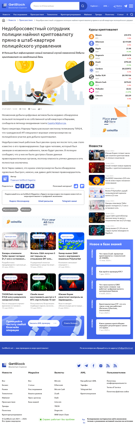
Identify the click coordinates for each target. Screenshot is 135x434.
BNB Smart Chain (61, 415)
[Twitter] (79, 365)
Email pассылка (45, 201)
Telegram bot (86, 389)
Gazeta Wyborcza (57, 123)
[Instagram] (100, 365)
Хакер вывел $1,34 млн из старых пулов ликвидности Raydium (117, 230)
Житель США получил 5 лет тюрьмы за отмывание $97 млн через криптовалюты (42, 256)
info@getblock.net (125, 348)
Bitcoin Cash (59, 389)
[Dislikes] (82, 186)
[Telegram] (86, 365)
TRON (56, 406)
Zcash (56, 393)
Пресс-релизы (34, 398)
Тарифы (84, 385)
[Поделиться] (17, 186)
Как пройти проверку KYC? (111, 272)
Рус (83, 419)
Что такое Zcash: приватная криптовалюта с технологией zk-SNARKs (112, 256)
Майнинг (88, 14)
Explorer (94, 6)
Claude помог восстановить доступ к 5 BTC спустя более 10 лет (43, 297)
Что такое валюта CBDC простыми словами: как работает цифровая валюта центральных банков (111, 288)
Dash (56, 398)
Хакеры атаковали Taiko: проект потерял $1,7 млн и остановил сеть (13, 256)
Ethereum (58, 385)
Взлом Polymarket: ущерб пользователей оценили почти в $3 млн (116, 193)
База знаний (33, 402)
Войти (119, 6)
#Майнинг (25, 209)
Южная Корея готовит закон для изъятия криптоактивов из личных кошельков (117, 155)
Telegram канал (69, 201)
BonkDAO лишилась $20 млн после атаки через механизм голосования (117, 180)
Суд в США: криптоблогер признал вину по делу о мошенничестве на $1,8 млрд (118, 218)
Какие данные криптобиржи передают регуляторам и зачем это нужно (113, 325)
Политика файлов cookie (118, 392)
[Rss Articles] (115, 365)
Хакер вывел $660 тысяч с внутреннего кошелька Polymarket (70, 256)
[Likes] (76, 186)
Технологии (52, 14)
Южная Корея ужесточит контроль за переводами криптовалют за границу (71, 297)
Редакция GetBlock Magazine (23, 180)
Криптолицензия (88, 393)
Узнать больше (71, 323)
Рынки (5, 389)
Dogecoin (58, 410)
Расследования (20, 14)
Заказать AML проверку (39, 323)
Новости (6, 14)
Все (3, 381)
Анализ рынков (35, 393)
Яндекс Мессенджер (19, 201)
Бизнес (5, 385)
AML (105, 6)
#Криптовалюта (10, 209)
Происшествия (37, 14)
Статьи (120, 14)
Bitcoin (57, 381)
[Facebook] (93, 365)
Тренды (98, 14)
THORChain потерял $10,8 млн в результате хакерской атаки (14, 297)
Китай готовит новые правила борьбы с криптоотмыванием (118, 167)
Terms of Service (114, 387)
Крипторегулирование (71, 14)
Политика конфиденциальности (117, 382)
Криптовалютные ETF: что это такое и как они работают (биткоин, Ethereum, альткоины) (112, 307)
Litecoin (57, 402)
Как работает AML (88, 381)
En (84, 423)
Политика (109, 14)
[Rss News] (108, 365)
